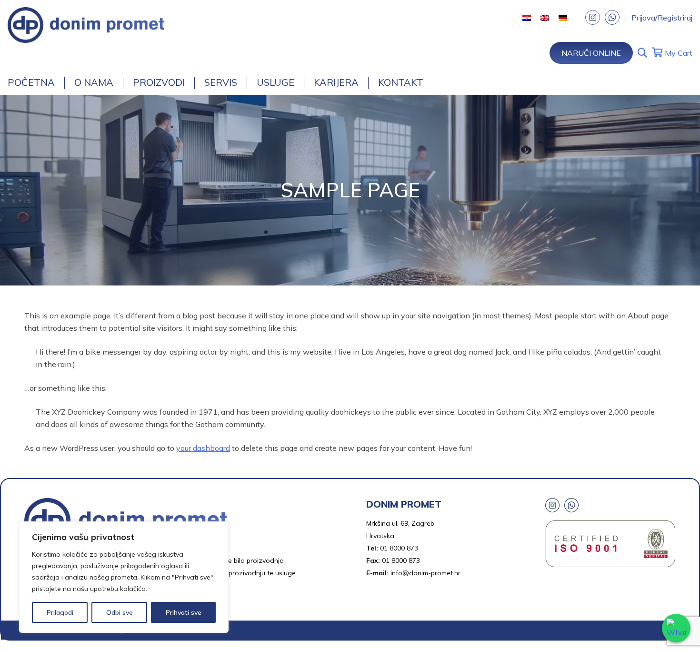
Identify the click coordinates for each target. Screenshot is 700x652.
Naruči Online (591, 53)
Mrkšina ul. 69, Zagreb (400, 523)
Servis (220, 82)
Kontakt (400, 82)
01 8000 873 (399, 548)
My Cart (677, 53)
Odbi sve (119, 612)
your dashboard (203, 448)
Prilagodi (60, 612)
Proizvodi (159, 82)
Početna (31, 82)
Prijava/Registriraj (661, 17)
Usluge (275, 82)
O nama (93, 82)
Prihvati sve (183, 612)
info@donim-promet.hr (425, 573)
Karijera (336, 82)
